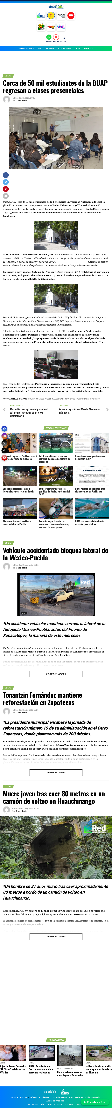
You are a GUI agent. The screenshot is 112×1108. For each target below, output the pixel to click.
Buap (32, 399)
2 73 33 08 (69, 1104)
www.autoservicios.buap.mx (72, 261)
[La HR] (70, 15)
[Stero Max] (51, 27)
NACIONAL (50, 48)
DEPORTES (88, 48)
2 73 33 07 (58, 1104)
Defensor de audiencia (39, 1097)
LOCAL (77, 48)
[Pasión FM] (61, 15)
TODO (39, 48)
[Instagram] (4, 436)
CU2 (73, 399)
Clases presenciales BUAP (50, 399)
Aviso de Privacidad (19, 1097)
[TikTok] (4, 450)
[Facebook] (4, 429)
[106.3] (61, 27)
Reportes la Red (95, 1102)
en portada (83, 399)
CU (67, 399)
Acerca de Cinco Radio (56, 1101)
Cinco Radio (21, 101)
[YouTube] (4, 458)
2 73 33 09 (79, 1104)
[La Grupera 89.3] (51, 15)
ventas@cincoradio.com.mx (40, 1104)
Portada (95, 399)
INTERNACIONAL (64, 48)
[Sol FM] (41, 27)
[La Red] (41, 15)
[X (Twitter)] (4, 443)
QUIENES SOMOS (26, 48)
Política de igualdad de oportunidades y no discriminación (75, 1097)
